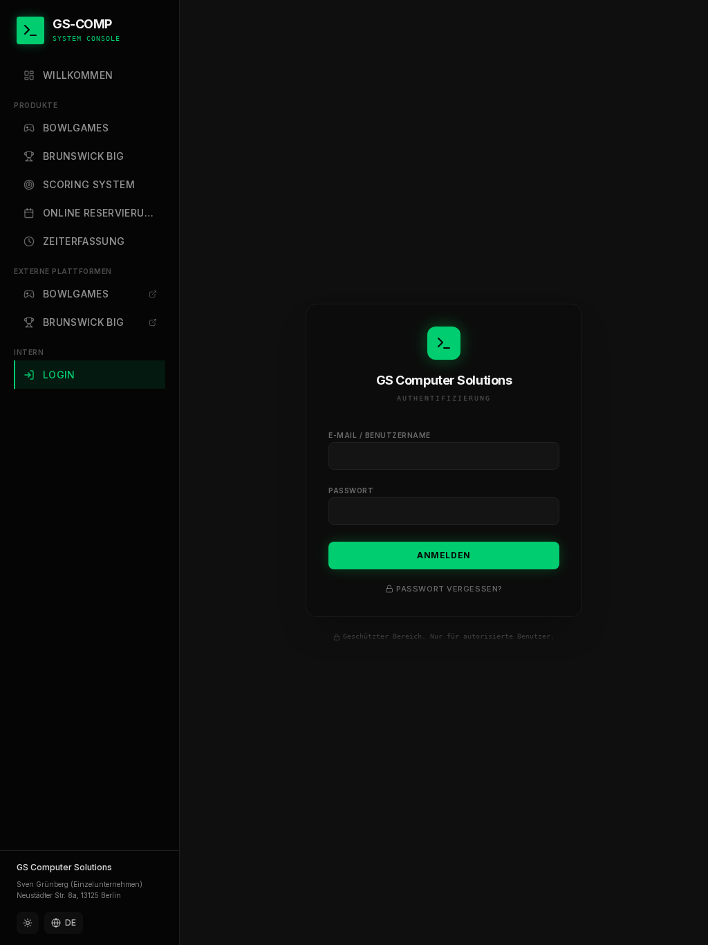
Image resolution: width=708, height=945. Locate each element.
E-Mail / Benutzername (379, 435)
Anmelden (444, 555)
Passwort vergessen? (449, 589)
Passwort (350, 490)
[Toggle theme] (28, 923)
